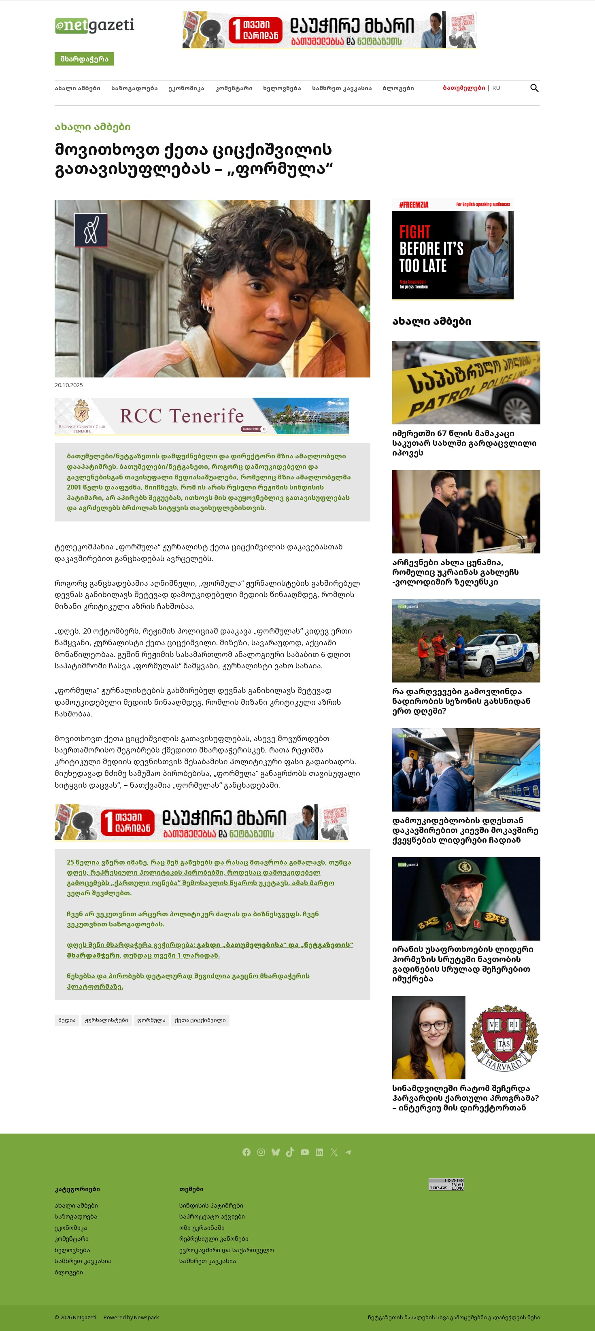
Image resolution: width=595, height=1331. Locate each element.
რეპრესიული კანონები (214, 1238)
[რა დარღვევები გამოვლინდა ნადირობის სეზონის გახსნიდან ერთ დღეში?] (466, 641)
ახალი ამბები (77, 88)
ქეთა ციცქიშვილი (200, 1020)
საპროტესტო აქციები (212, 1216)
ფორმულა (151, 1020)
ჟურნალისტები (106, 1020)
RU (496, 87)
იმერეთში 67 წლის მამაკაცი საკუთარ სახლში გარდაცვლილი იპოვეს (464, 442)
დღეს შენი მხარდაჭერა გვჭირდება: (132, 944)
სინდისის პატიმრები (211, 1205)
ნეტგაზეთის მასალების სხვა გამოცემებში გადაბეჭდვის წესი (454, 1317)
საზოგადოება (134, 88)
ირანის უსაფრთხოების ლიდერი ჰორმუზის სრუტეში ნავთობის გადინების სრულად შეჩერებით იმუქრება (462, 963)
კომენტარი (234, 88)
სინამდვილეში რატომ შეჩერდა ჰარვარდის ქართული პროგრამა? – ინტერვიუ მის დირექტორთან (465, 1097)
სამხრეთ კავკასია (342, 88)
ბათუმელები (464, 87)
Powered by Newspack (131, 1317)
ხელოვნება (282, 88)
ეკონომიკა (186, 88)
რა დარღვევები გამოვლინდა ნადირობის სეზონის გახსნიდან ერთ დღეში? (461, 700)
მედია (67, 1020)
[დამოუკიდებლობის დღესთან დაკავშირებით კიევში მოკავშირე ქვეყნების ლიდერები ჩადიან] (466, 770)
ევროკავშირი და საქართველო (226, 1250)
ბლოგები (398, 88)
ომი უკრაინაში (202, 1227)
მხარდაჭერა (84, 59)
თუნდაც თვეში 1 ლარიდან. (171, 955)
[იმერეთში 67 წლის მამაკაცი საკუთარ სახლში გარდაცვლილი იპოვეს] (466, 383)
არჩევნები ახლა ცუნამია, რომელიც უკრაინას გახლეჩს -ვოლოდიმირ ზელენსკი (455, 571)
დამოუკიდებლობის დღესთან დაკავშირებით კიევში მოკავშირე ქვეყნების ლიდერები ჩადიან (465, 829)
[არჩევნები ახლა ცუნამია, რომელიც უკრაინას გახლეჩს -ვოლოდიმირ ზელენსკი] (466, 512)
